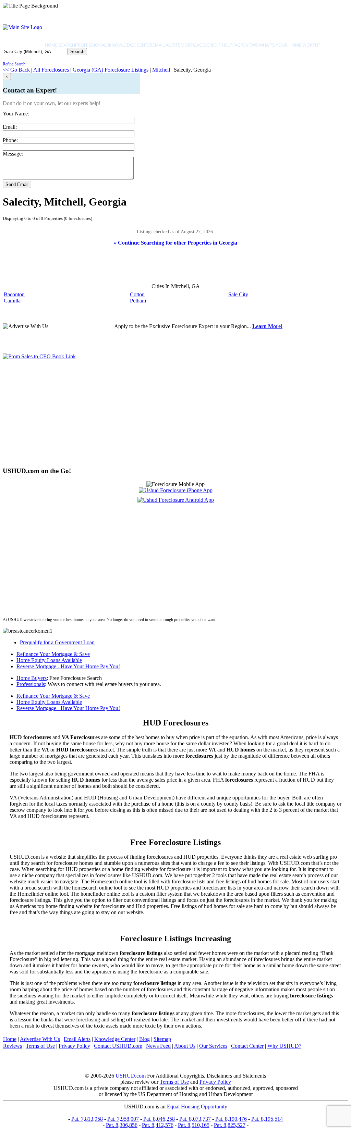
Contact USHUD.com (118, 1046)
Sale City (238, 294)
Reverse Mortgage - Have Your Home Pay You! (68, 666)
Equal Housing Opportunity (197, 1106)
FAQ (236, 45)
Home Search (60, 45)
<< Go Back (16, 70)
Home (9, 1039)
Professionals (92, 45)
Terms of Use (40, 1046)
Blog (144, 1039)
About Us (184, 1046)
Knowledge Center (131, 45)
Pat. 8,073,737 (195, 1119)
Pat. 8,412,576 (157, 1125)
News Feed (158, 1046)
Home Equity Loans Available (49, 660)
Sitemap (162, 1039)
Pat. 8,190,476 (231, 1119)
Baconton (14, 294)
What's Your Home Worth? (289, 45)
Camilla (12, 300)
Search (77, 51)
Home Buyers (31, 678)
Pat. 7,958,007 (123, 1119)
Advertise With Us (40, 1039)
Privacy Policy (74, 1046)
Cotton (137, 294)
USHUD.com (131, 1076)
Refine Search (14, 64)
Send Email (16, 184)
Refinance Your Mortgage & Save (53, 654)
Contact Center (247, 1046)
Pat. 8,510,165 (193, 1125)
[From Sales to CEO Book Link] (39, 356)
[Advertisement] (175, 413)
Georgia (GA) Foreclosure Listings (110, 70)
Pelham (138, 300)
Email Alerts (167, 45)
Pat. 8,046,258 (159, 1119)
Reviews (250, 45)
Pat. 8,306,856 (121, 1125)
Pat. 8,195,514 (267, 1119)
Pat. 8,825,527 (229, 1125)
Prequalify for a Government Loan (57, 642)
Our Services (213, 1046)
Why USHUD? (284, 1046)
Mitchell (161, 70)
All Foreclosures (51, 70)
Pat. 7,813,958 (87, 1119)
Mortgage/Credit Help (206, 45)
